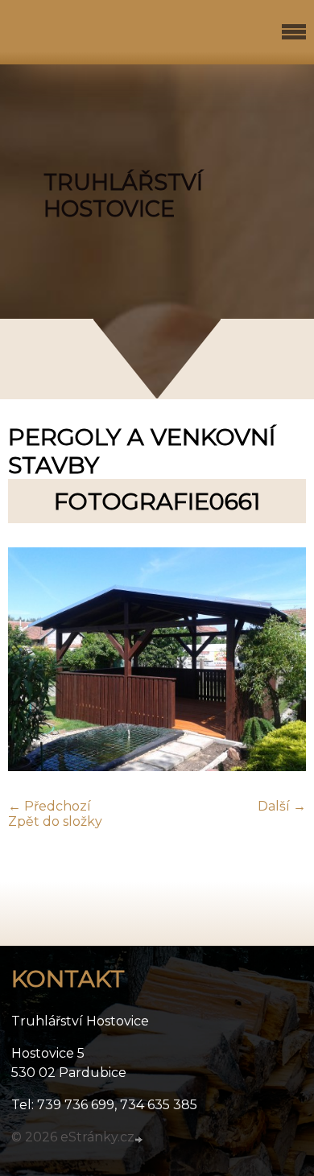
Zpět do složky (55, 821)
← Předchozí (49, 806)
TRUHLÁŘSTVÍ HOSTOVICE (123, 195)
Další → (282, 806)
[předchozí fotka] (34, 660)
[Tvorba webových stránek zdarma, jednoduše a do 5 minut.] (140, 1139)
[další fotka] (280, 660)
